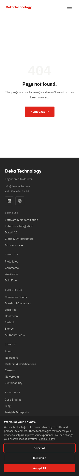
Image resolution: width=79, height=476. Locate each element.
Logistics (10, 310)
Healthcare (12, 316)
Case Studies (13, 399)
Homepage (39, 111)
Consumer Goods (16, 297)
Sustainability (13, 383)
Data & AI (11, 232)
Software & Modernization (21, 220)
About (9, 351)
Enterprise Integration (19, 226)
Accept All (39, 468)
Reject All (40, 448)
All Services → (14, 245)
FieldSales (11, 261)
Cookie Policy (46, 439)
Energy (9, 328)
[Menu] (69, 7)
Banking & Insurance (18, 303)
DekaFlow (11, 280)
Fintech (10, 322)
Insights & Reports (17, 412)
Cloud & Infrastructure (19, 239)
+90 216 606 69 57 (17, 191)
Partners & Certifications (20, 364)
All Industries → (15, 335)
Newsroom (12, 376)
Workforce (11, 274)
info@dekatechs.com (17, 186)
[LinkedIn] (9, 200)
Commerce (12, 268)
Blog (8, 406)
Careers (10, 370)
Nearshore (11, 357)
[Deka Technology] (19, 7)
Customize (39, 458)
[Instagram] (19, 200)
